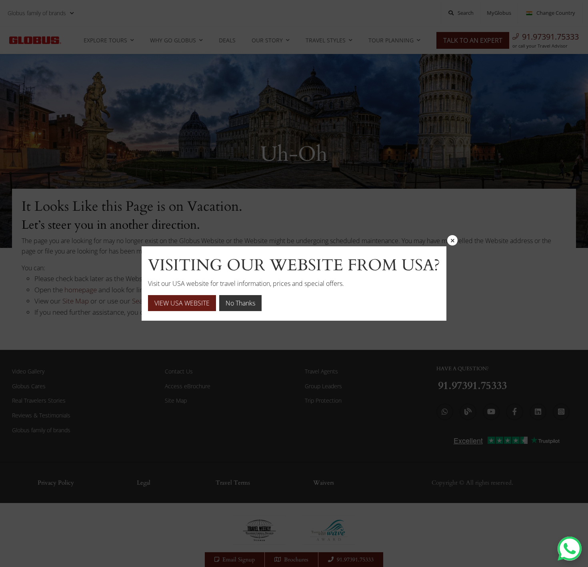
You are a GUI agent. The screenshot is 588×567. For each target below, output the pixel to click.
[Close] (452, 240)
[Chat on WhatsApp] (570, 549)
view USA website (182, 303)
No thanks (240, 303)
